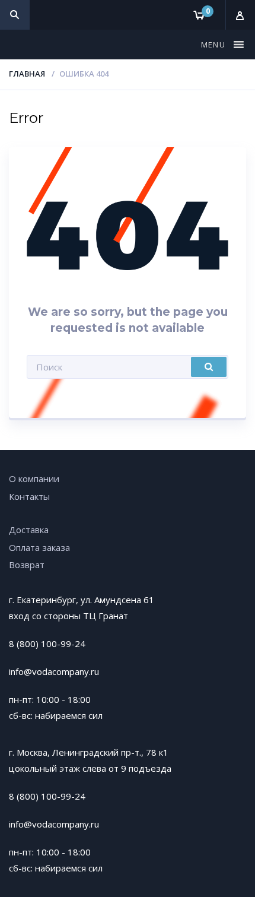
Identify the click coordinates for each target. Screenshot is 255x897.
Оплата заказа (39, 547)
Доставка (29, 529)
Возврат (26, 564)
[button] (214, 44)
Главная (27, 73)
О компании (34, 478)
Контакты (29, 496)
